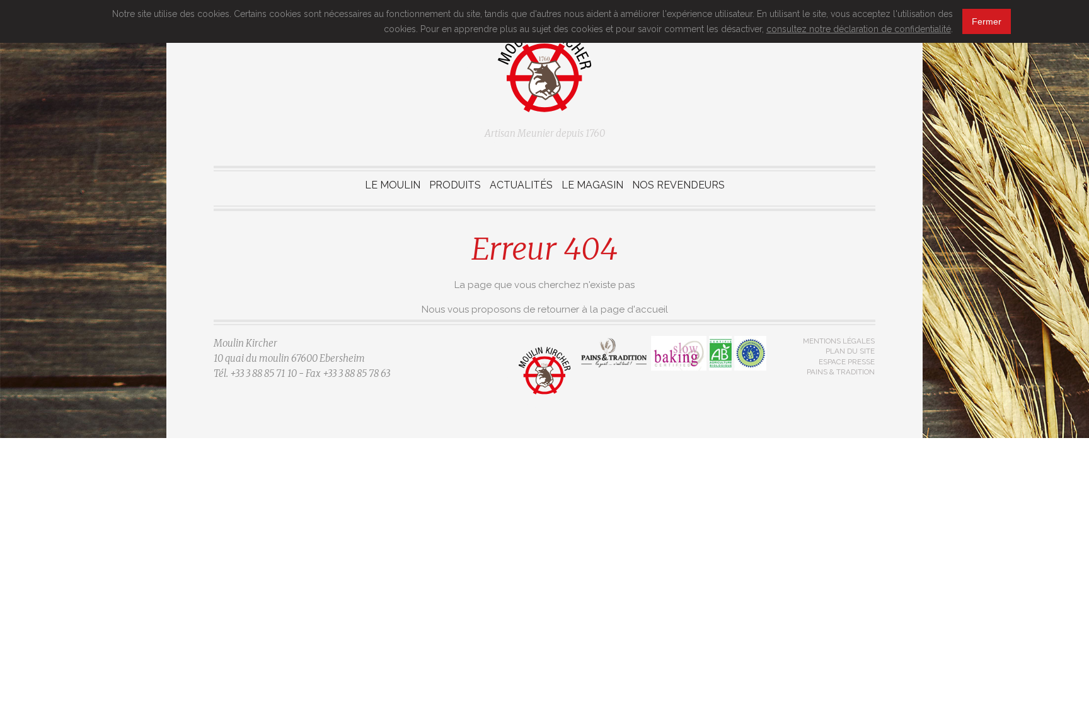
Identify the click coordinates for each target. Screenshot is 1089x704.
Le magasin (592, 185)
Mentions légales (839, 341)
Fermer (986, 21)
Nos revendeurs (678, 185)
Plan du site (850, 351)
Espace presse (847, 361)
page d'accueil (634, 309)
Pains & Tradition (841, 371)
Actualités (521, 185)
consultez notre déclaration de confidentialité (858, 29)
